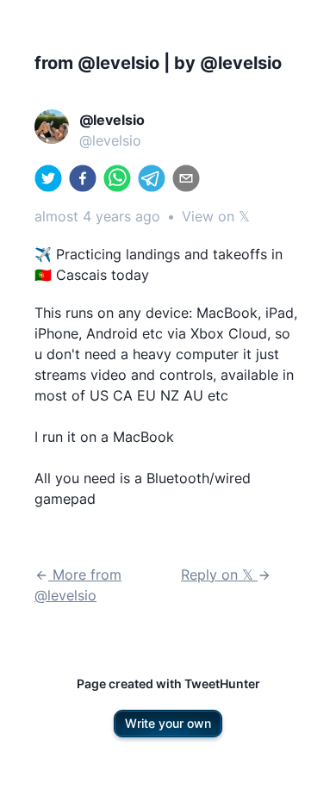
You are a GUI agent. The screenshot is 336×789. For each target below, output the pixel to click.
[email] (186, 178)
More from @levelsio (77, 585)
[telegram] (151, 178)
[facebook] (82, 178)
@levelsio (110, 140)
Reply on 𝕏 (219, 574)
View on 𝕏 (216, 216)
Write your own (168, 723)
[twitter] (48, 178)
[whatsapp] (117, 178)
